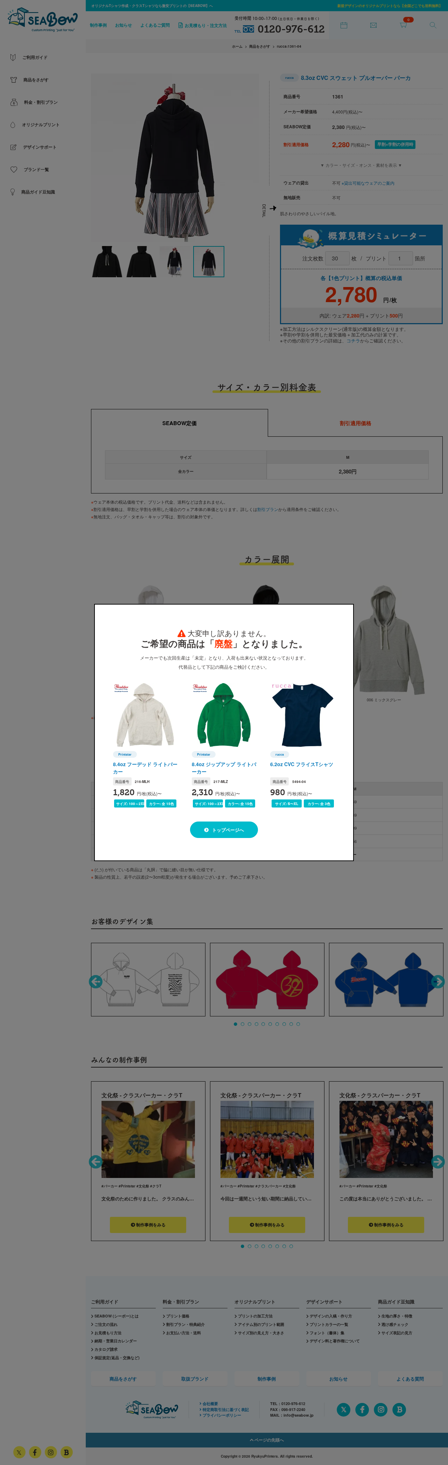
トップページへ (227, 829)
